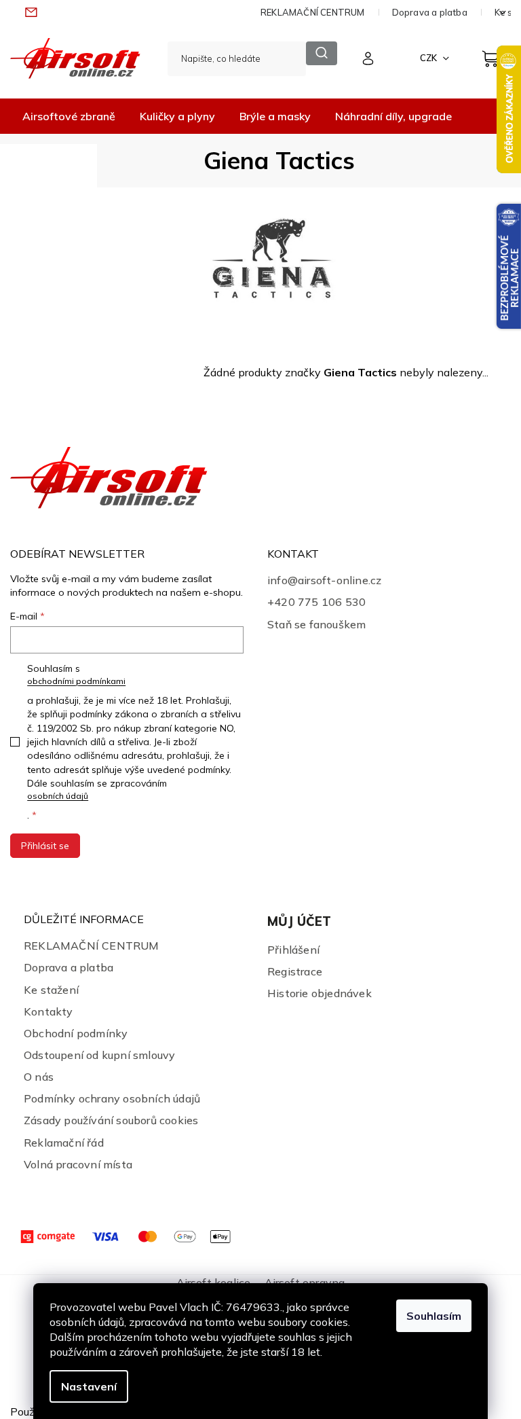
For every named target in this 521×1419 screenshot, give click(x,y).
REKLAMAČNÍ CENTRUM (312, 12)
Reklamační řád (64, 1142)
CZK (429, 57)
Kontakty (48, 1011)
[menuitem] (69, 116)
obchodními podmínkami (76, 681)
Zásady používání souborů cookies (111, 1120)
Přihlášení (293, 949)
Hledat (321, 53)
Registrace (294, 971)
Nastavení (89, 1386)
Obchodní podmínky (76, 1033)
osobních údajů (57, 796)
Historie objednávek (319, 993)
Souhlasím (433, 1316)
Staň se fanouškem (316, 624)
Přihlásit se (45, 846)
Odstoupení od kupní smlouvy (99, 1055)
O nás (39, 1076)
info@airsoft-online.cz (324, 580)
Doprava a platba (429, 12)
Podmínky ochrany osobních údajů (112, 1098)
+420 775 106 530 (316, 602)
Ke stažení (51, 989)
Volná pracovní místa (78, 1164)
